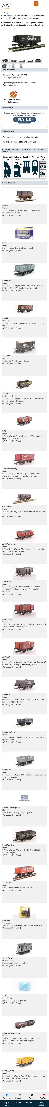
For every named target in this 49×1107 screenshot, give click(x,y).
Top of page (6, 1103)
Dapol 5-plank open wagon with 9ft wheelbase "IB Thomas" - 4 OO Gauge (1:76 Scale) (24, 511)
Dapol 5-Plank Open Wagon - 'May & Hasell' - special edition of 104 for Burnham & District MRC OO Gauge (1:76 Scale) (24, 1076)
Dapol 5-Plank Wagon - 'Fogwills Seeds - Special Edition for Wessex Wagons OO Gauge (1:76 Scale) (23, 850)
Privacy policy (41, 1103)
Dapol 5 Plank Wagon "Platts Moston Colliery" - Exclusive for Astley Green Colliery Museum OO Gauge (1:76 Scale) (24, 624)
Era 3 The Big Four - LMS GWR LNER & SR (19, 142)
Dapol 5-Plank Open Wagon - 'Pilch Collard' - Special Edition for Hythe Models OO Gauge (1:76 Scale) (24, 775)
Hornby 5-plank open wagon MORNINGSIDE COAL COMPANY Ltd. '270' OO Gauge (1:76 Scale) (24, 323)
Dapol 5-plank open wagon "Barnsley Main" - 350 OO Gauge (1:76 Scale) (20, 886)
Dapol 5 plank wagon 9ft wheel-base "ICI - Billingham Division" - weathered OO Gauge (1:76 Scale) (21, 210)
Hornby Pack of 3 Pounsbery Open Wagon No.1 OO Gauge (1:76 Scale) (18, 811)
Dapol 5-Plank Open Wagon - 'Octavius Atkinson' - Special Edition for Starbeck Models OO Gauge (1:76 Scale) (23, 549)
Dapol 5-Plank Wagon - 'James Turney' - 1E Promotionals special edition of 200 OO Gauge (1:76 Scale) (22, 436)
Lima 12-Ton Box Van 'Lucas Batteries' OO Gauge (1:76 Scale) (15, 359)
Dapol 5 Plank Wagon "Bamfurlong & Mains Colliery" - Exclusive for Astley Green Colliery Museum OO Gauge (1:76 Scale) (21, 473)
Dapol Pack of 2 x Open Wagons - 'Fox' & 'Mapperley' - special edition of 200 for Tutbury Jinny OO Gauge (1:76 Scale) (21, 1038)
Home (18, 1102)
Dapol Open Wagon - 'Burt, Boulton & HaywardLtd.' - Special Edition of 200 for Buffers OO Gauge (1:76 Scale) (24, 699)
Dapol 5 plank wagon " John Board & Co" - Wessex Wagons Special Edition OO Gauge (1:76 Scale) (23, 737)
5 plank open (13, 100)
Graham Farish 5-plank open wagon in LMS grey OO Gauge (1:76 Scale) (15, 962)
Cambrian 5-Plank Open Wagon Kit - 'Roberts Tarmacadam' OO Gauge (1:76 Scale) (22, 924)
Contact (28, 1102)
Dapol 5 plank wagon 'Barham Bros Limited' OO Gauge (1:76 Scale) (17, 247)
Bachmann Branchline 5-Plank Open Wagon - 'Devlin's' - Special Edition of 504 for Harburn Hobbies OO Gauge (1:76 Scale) (23, 398)
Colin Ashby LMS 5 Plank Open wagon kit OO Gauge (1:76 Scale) (14, 999)
